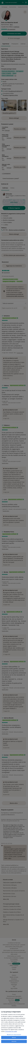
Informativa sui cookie (11, 1031)
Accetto (14, 1041)
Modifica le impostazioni (14, 1034)
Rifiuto (14, 1037)
